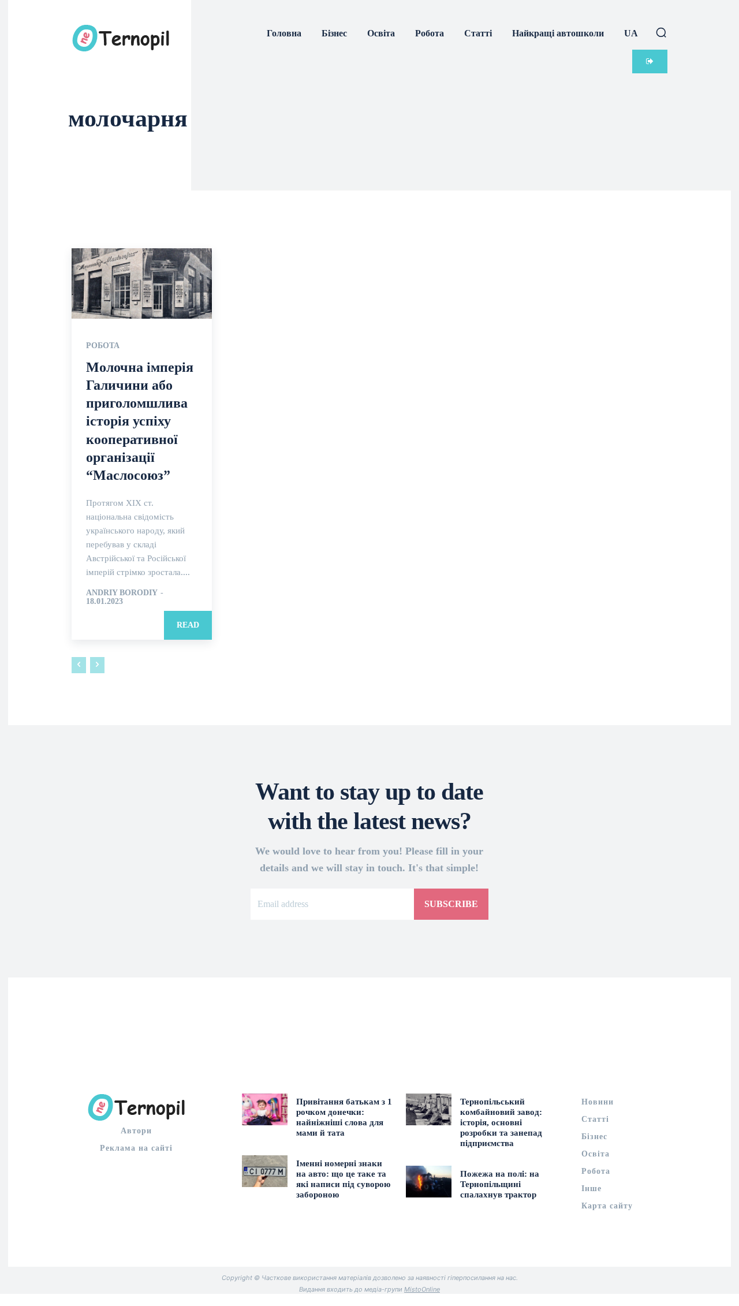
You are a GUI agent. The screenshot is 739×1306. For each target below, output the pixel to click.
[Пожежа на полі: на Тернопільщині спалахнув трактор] (428, 1181)
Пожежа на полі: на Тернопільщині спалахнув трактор (499, 1184)
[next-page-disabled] (97, 665)
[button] (661, 32)
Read (188, 625)
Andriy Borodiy (121, 592)
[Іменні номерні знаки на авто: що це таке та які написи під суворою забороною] (265, 1171)
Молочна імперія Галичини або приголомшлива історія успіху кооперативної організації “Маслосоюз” (139, 421)
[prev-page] (79, 665)
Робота (103, 346)
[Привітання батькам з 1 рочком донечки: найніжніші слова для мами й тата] (265, 1109)
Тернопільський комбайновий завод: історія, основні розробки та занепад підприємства (501, 1122)
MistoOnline (422, 1289)
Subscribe (451, 904)
